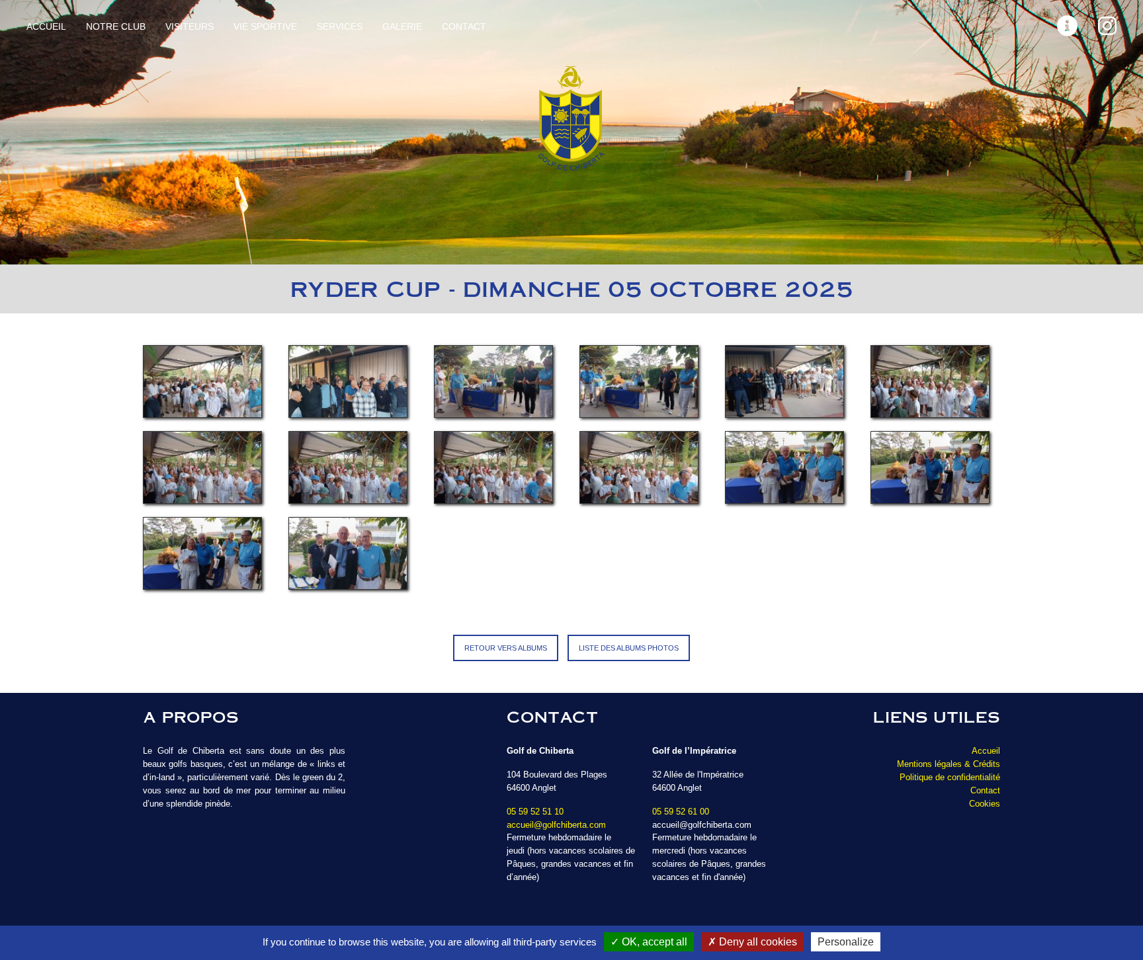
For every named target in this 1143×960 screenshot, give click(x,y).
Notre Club (116, 26)
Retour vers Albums (505, 648)
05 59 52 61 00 (680, 812)
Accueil (46, 26)
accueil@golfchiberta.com (556, 825)
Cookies (984, 804)
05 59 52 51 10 (535, 812)
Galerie (402, 26)
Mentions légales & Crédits (948, 764)
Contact (464, 26)
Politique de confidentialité (950, 777)
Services (339, 26)
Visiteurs (189, 26)
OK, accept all (653, 941)
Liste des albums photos (629, 648)
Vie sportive (265, 26)
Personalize (846, 941)
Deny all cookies (756, 941)
